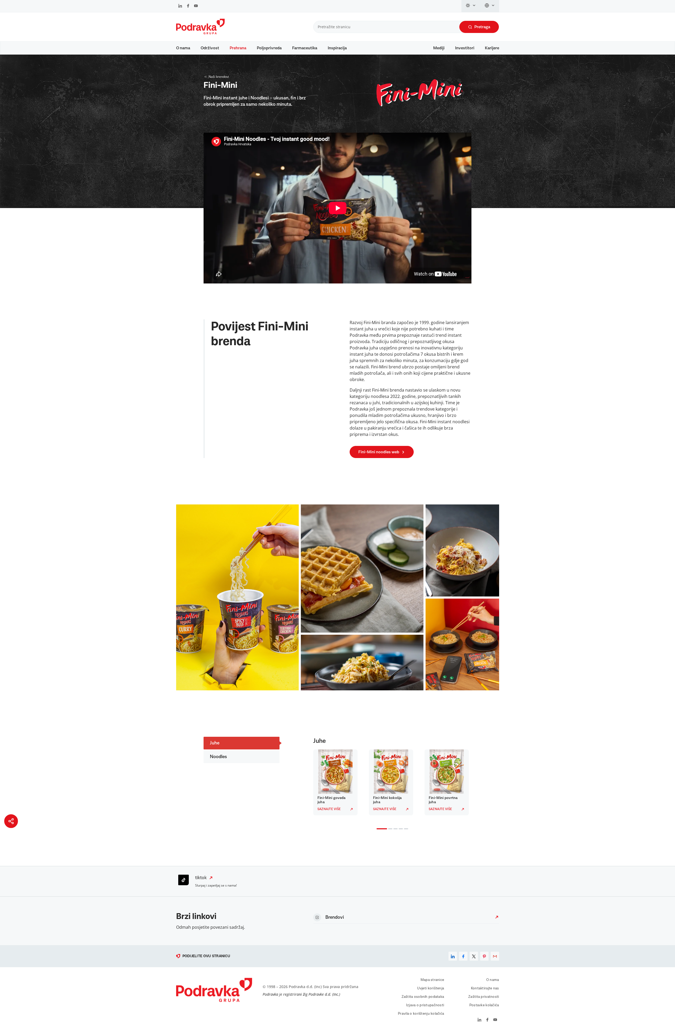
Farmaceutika (304, 48)
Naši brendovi (219, 76)
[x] (474, 956)
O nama (183, 48)
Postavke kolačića (484, 1005)
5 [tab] (405, 829)
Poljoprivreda (269, 48)
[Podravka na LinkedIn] (180, 6)
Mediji (439, 48)
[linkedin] (453, 956)
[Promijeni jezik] (489, 6)
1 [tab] (378, 829)
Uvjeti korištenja (430, 988)
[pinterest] (484, 956)
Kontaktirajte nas (485, 988)
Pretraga (482, 27)
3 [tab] (394, 829)
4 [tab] (400, 829)
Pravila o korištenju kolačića (421, 1013)
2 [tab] (389, 829)
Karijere (492, 48)
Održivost (210, 48)
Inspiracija (337, 48)
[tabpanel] (336, 782)
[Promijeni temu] (470, 6)
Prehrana (238, 48)
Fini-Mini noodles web (378, 452)
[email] (495, 956)
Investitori (464, 48)
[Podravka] (200, 33)
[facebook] (463, 956)
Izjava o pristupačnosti (425, 1005)
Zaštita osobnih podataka (423, 997)
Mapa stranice (432, 980)
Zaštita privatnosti (483, 997)
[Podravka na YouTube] (196, 6)
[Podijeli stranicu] (11, 821)
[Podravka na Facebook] (188, 6)
